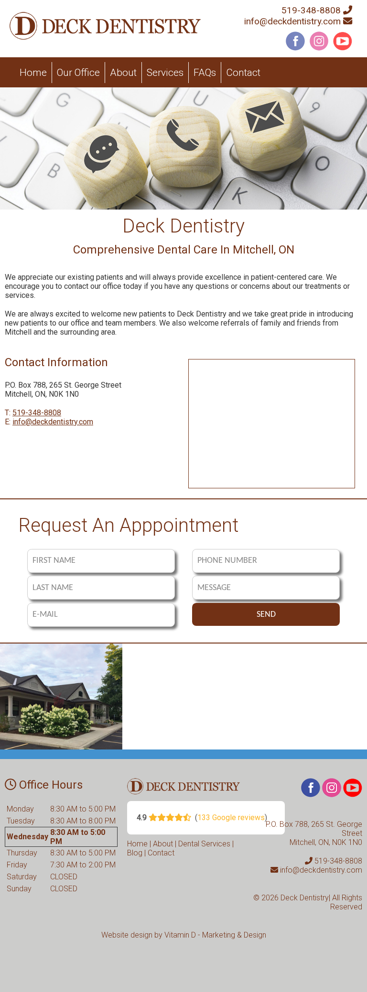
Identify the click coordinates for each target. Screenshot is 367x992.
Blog (134, 852)
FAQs (205, 72)
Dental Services (204, 843)
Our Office (78, 72)
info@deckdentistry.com (292, 21)
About (123, 72)
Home (33, 72)
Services (165, 72)
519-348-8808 (311, 10)
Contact (243, 72)
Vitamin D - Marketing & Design (215, 934)
